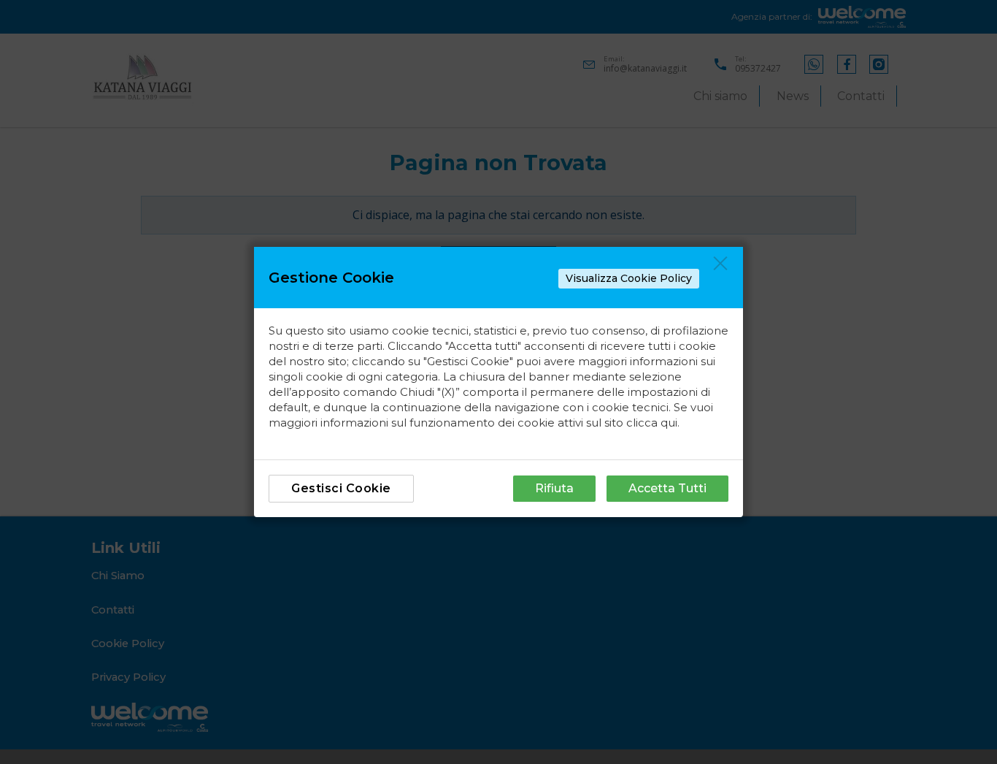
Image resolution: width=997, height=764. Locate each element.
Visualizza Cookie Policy (629, 278)
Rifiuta (554, 488)
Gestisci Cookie (341, 488)
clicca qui (651, 422)
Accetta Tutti (667, 488)
